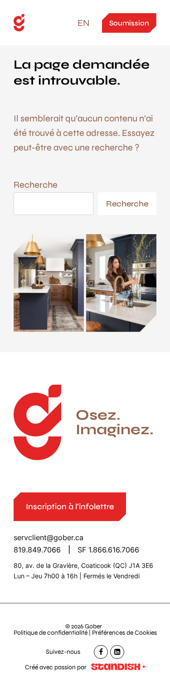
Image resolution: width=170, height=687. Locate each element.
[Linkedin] (117, 652)
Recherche (36, 185)
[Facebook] (101, 652)
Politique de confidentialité (50, 633)
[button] (70, 506)
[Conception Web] (118, 667)
